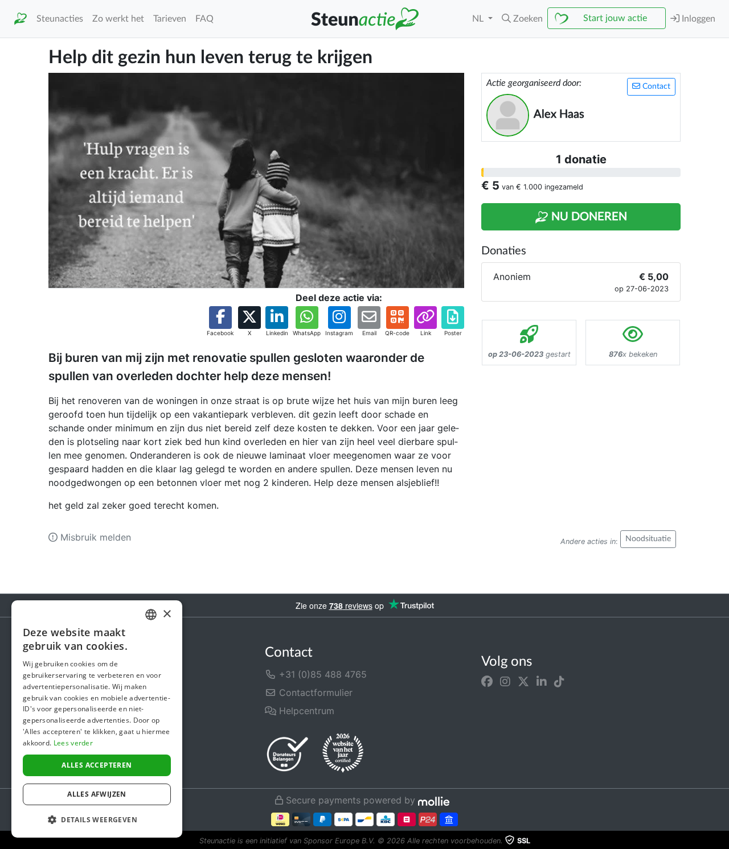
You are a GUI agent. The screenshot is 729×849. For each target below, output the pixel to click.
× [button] (166, 614)
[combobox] (151, 614)
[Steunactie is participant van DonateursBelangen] (287, 753)
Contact (655, 86)
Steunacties (59, 18)
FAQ (204, 18)
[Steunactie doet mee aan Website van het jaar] (342, 753)
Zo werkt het (118, 18)
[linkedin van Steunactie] (541, 681)
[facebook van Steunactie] (487, 681)
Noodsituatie (648, 539)
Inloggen (697, 18)
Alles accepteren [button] (97, 765)
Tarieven (169, 18)
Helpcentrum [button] (305, 710)
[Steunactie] (20, 19)
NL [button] (479, 18)
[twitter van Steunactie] (523, 681)
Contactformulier (314, 692)
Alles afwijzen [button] (96, 794)
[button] (522, 18)
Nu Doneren (587, 216)
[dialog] (96, 719)
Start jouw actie (615, 18)
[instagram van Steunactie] (505, 681)
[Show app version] (721, 841)
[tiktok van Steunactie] (559, 681)
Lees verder (73, 743)
